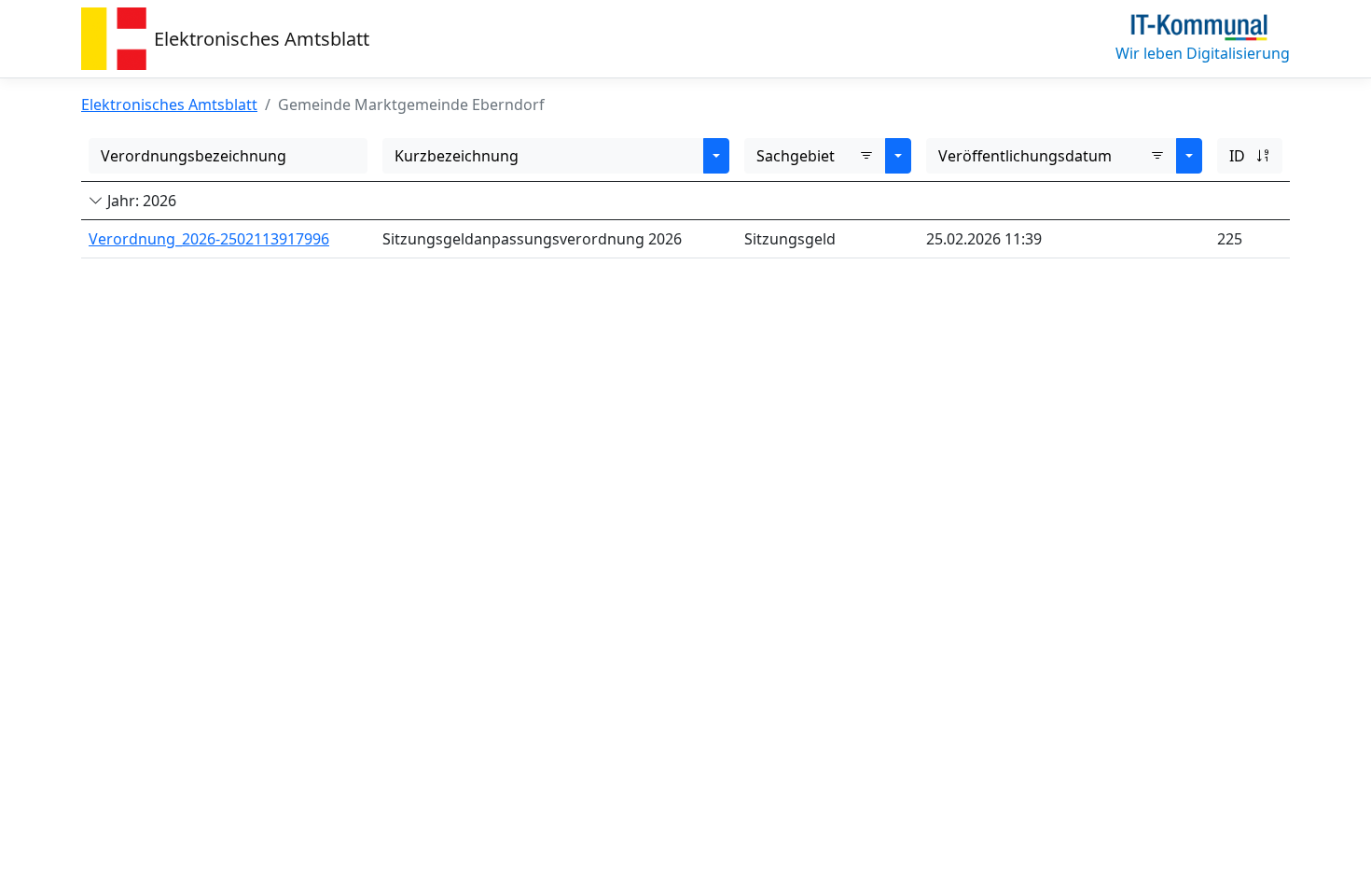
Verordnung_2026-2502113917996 (209, 239)
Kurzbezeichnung (457, 156)
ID (1237, 156)
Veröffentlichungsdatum (1025, 156)
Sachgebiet (795, 156)
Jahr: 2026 (140, 200)
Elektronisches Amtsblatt (261, 38)
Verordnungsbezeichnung (193, 156)
